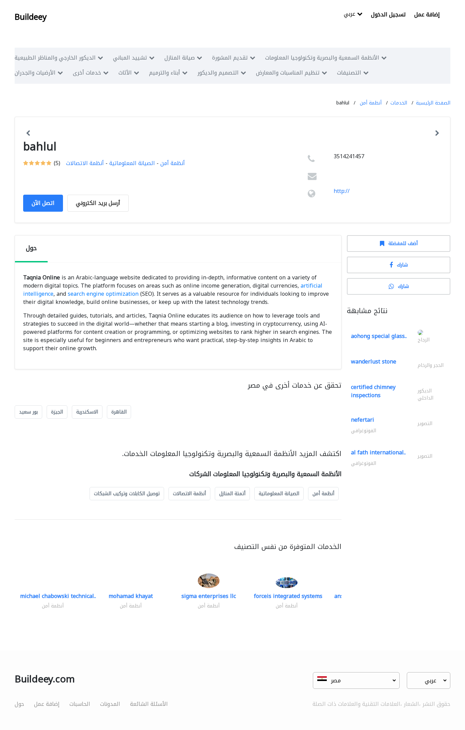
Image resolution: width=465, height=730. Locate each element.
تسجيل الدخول (388, 14)
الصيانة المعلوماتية (132, 163)
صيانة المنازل (179, 57)
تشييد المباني (130, 57)
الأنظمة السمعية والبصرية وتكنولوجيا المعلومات (322, 57)
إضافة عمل (427, 14)
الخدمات (398, 103)
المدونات (110, 704)
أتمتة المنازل (232, 493)
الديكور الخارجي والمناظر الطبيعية (55, 57)
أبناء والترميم (164, 72)
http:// (342, 191)
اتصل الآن (43, 203)
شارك (402, 265)
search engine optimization (103, 294)
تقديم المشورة (230, 57)
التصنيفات (349, 72)
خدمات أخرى (87, 72)
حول (19, 704)
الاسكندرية (87, 412)
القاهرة (119, 412)
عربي (350, 14)
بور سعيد (28, 412)
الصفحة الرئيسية (433, 103)
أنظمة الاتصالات (85, 163)
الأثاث (125, 72)
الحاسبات (79, 704)
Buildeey (31, 17)
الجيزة (57, 412)
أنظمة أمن (371, 103)
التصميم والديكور (218, 72)
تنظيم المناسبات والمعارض (288, 72)
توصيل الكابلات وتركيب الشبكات (127, 493)
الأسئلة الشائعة (149, 704)
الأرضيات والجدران (35, 72)
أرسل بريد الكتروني (98, 203)
